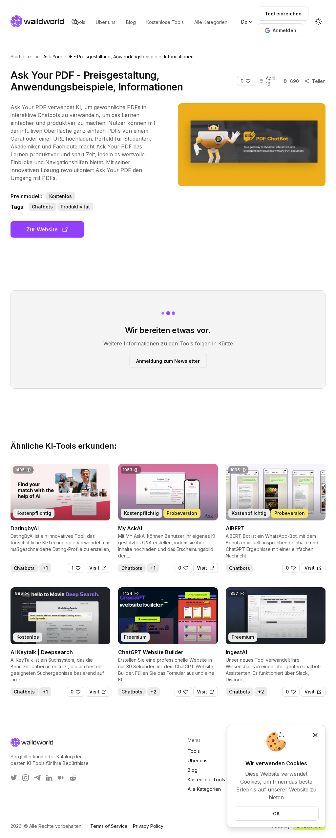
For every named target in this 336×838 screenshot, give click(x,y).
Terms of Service (109, 826)
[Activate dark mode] (318, 22)
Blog (193, 770)
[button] (280, 30)
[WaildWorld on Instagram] (25, 777)
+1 (45, 568)
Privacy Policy (148, 826)
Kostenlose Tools (206, 779)
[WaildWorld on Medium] (61, 777)
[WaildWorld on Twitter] (13, 777)
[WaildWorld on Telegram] (37, 777)
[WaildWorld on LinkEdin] (49, 777)
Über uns (197, 760)
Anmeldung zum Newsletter (168, 360)
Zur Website (42, 229)
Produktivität (75, 206)
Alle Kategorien (204, 789)
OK (276, 813)
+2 (153, 691)
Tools (194, 751)
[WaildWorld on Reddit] (73, 777)
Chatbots (42, 206)
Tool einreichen (283, 13)
